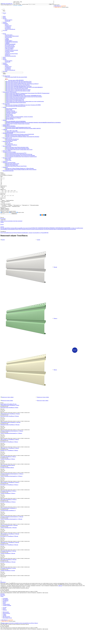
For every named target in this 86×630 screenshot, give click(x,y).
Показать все (3, 582)
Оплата (4, 17)
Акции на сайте (21, 212)
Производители (8, 25)
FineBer (7, 232)
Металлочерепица (6, 613)
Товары (1, 596)
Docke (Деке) (3, 232)
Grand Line (11, 232)
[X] (45, 215)
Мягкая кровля (6, 611)
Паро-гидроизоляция (9, 47)
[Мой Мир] (44, 215)
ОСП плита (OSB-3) (9, 48)
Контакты (5, 609)
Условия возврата (6, 604)
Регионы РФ (7, 21)
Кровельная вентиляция (10, 46)
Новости (7, 24)
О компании (5, 23)
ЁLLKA (19, 232)
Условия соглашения (7, 605)
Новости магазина (5, 212)
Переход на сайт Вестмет (10, 29)
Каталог (4, 13)
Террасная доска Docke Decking (11, 53)
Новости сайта (13, 212)
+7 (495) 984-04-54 (57, 5)
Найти (4, 73)
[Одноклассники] (42, 215)
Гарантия (4, 22)
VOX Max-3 (15, 232)
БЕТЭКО (46, 232)
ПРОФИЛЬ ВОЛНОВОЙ (10, 44)
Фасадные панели (8, 34)
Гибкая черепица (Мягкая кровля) (12, 36)
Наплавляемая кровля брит (10, 56)
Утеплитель (7, 52)
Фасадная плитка (8, 37)
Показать (2, 208)
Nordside (22, 232)
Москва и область (8, 19)
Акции (4, 16)
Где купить (5, 30)
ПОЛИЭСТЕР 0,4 (8, 40)
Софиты (4, 614)
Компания (2, 593)
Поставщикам (8, 28)
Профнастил (7, 54)
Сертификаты (8, 26)
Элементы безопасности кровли (11, 50)
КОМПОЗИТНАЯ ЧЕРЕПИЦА (11, 41)
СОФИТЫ (7, 43)
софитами (60, 585)
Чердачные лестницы (9, 51)
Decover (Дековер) (41, 232)
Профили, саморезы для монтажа (31, 232)
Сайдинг (7, 38)
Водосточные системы (9, 45)
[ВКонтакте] (40, 215)
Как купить (2, 595)
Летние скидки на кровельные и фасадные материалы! (11, 220)
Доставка (4, 18)
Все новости (2, 218)
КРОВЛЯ (7, 39)
